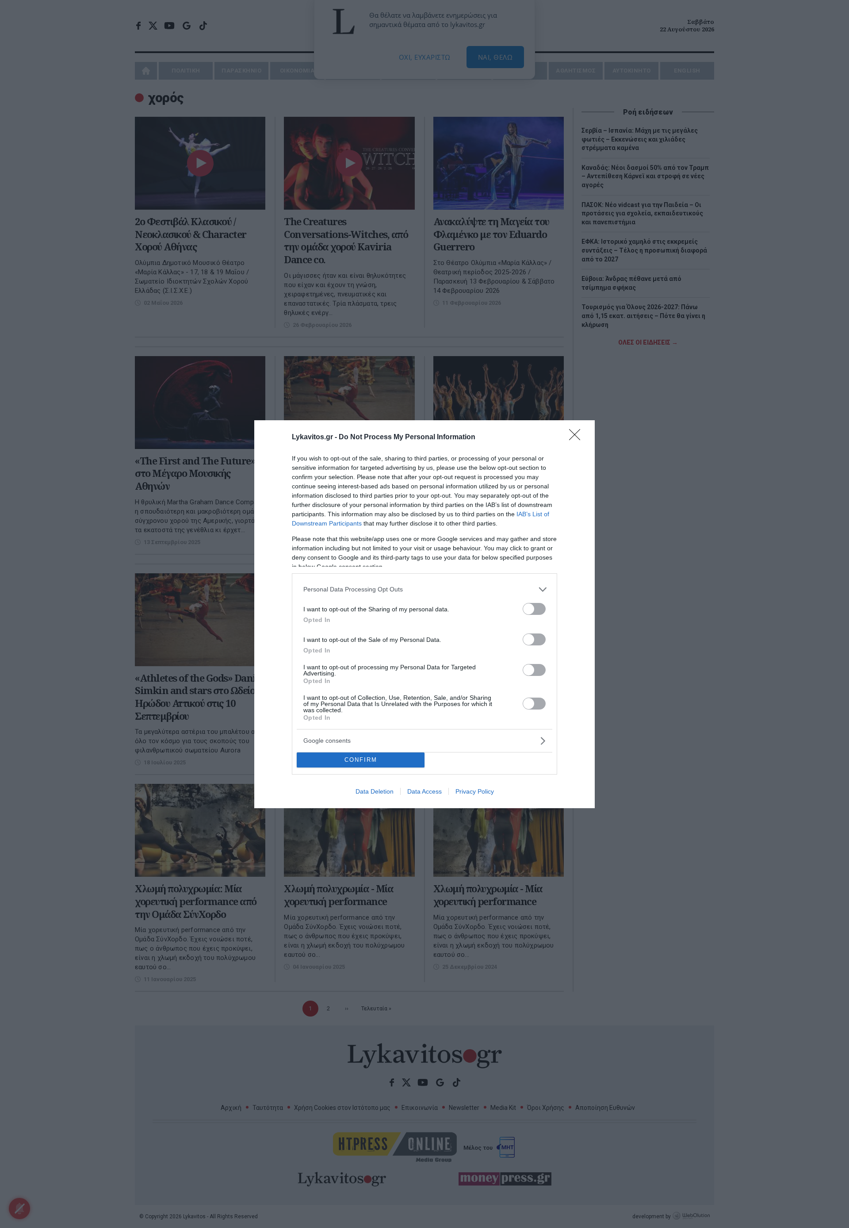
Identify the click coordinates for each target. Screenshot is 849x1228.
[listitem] (424, 589)
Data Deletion (375, 791)
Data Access (424, 791)
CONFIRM (360, 759)
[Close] (577, 437)
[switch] (534, 609)
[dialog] (424, 614)
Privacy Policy (474, 791)
